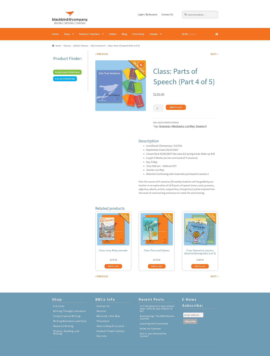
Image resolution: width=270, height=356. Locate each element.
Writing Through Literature (69, 311)
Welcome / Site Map (108, 316)
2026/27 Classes (80, 45)
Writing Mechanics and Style (70, 321)
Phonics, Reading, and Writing (66, 332)
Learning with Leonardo (154, 323)
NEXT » (214, 54)
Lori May (190, 126)
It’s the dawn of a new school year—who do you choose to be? (157, 308)
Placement (103, 321)
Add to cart (176, 107)
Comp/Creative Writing (67, 316)
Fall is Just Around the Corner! (153, 335)
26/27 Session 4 (98, 45)
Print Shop (138, 33)
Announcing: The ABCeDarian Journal (157, 317)
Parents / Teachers (89, 33)
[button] (141, 65)
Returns (101, 311)
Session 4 (201, 126)
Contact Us (167, 14)
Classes (154, 33)
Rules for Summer (150, 328)
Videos (112, 33)
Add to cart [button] (113, 266)
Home (55, 33)
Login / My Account (147, 14)
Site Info (102, 336)
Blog (124, 33)
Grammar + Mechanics (171, 126)
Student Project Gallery (111, 331)
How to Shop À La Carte (110, 326)
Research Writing (63, 326)
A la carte (58, 306)
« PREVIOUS (101, 54)
